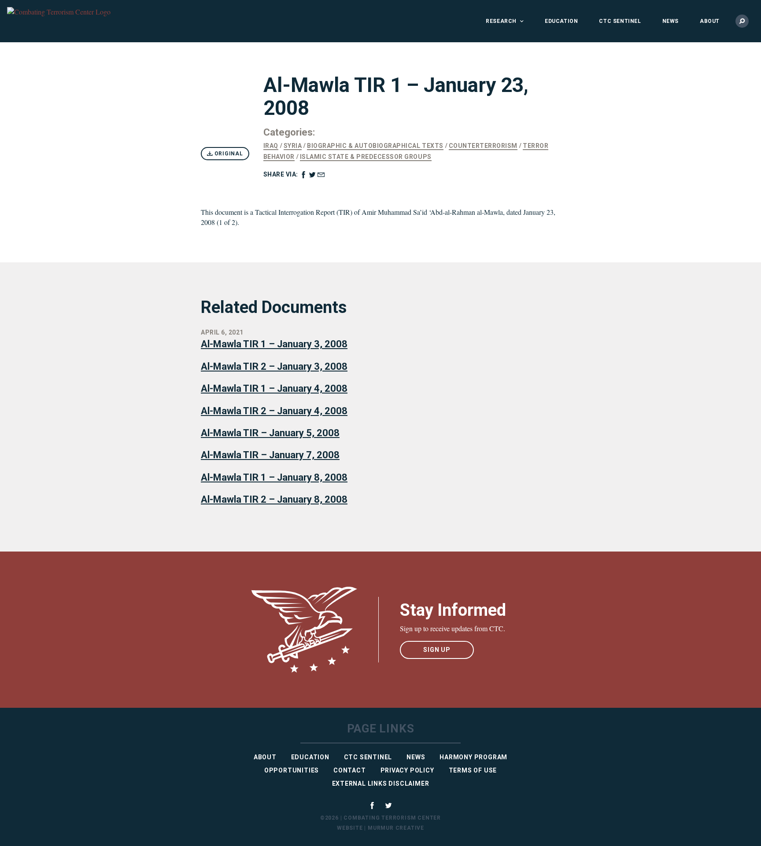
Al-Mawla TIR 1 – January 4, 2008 (274, 388)
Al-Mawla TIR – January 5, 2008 (270, 432)
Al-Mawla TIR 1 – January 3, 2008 (274, 343)
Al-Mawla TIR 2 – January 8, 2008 (274, 499)
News (670, 21)
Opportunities (291, 770)
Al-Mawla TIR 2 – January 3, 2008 (274, 366)
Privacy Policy (407, 770)
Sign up (437, 649)
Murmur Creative (396, 828)
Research (501, 21)
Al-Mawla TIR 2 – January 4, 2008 (274, 410)
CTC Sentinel (620, 21)
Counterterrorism (483, 145)
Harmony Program (473, 757)
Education (561, 21)
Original (228, 154)
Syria (293, 145)
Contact (349, 770)
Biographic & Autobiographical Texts (375, 145)
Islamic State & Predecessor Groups (366, 156)
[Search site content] (742, 21)
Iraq (270, 145)
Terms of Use (473, 770)
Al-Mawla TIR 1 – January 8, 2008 (274, 477)
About (710, 21)
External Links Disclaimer (380, 783)
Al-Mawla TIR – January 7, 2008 (270, 454)
